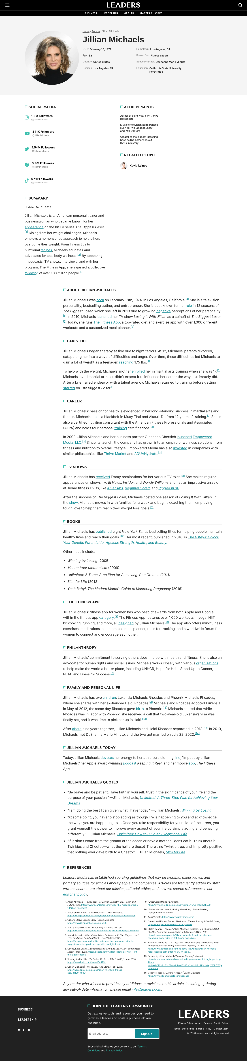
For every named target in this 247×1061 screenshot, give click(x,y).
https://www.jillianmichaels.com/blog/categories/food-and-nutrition (101, 915)
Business (91, 13)
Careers (208, 1023)
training (120, 428)
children (109, 697)
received (103, 477)
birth (140, 709)
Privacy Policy (114, 1050)
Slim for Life (175, 852)
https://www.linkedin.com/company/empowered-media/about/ (179, 905)
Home (86, 31)
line (177, 757)
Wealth (129, 13)
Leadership (110, 13)
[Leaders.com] (123, 5)
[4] (187, 299)
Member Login (221, 1028)
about (77, 729)
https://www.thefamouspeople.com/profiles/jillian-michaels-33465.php (103, 930)
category (106, 617)
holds (95, 417)
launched (104, 316)
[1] (26, 231)
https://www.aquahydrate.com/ (177, 917)
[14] (205, 727)
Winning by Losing (197, 810)
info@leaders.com (146, 989)
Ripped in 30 (169, 488)
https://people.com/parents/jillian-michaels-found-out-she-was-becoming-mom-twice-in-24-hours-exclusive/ (180, 937)
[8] (132, 326)
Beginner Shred (137, 488)
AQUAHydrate (145, 453)
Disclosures (188, 1028)
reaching (126, 362)
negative (163, 311)
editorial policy (75, 894)
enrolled (138, 371)
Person (96, 31)
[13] (165, 707)
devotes (107, 757)
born (100, 300)
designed (126, 623)
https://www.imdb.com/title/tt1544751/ (86, 962)
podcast (129, 763)
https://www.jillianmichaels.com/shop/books (170, 924)
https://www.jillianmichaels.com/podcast (168, 975)
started (69, 388)
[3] (81, 271)
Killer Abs (115, 488)
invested (180, 448)
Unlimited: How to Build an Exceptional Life (152, 834)
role (189, 305)
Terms (177, 1028)
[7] (64, 321)
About (198, 1023)
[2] (79, 254)
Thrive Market (115, 453)
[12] (122, 535)
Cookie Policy (221, 1023)
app (192, 763)
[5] (65, 315)
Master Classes (151, 13)
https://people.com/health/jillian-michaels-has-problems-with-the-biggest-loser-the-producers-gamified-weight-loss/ (101, 943)
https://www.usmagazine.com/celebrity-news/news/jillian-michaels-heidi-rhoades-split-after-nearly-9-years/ (182, 950)
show (73, 502)
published (104, 531)
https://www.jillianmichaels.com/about (86, 923)
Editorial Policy (203, 1028)
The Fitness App (106, 322)
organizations (207, 663)
